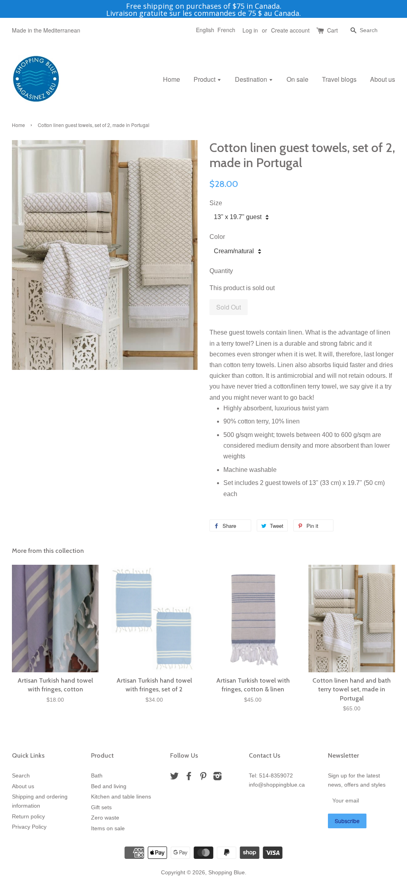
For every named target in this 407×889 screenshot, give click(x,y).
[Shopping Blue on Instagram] (217, 778)
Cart (332, 30)
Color (217, 236)
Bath (97, 776)
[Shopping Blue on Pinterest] (203, 778)
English (205, 30)
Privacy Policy (29, 827)
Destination (252, 79)
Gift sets (101, 807)
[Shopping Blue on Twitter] (174, 778)
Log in (250, 30)
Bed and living (108, 786)
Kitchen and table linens (121, 797)
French (226, 30)
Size (215, 203)
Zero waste (105, 818)
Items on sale (108, 828)
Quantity (221, 270)
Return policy (28, 817)
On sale (297, 79)
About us (382, 79)
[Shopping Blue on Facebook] (188, 778)
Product (205, 79)
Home (171, 79)
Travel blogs (339, 79)
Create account (290, 30)
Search (21, 776)
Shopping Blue (226, 873)
